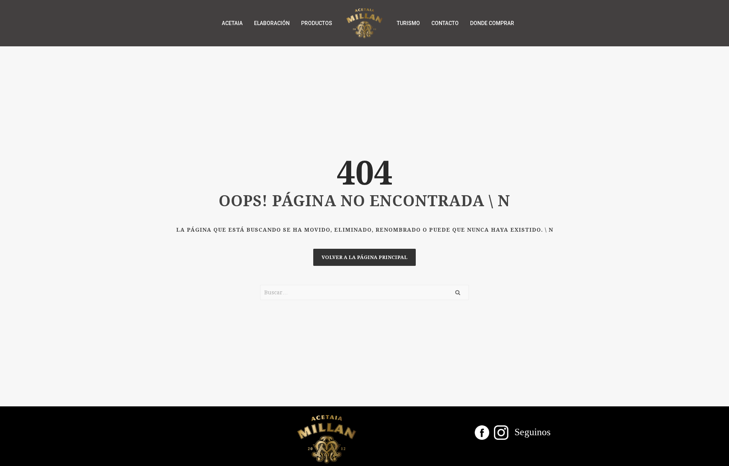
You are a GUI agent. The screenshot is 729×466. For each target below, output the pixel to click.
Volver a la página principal (364, 257)
